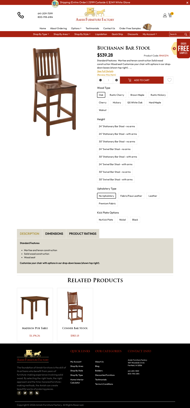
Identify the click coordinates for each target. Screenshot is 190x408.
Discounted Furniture (105, 375)
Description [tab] (29, 233)
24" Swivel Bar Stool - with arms (115, 164)
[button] (76, 28)
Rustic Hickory (158, 94)
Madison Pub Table (35, 328)
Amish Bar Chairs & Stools (110, 42)
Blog (97, 366)
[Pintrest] (31, 393)
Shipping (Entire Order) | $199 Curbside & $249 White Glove (95, 2)
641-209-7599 (45, 13)
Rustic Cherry (117, 94)
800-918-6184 (45, 16)
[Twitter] (25, 393)
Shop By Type (76, 375)
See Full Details (105, 71)
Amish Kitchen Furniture (82, 42)
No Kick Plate (106, 219)
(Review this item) (106, 74)
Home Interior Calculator (77, 381)
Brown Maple (137, 94)
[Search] (185, 34)
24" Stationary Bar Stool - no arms (117, 126)
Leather (153, 195)
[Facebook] (19, 393)
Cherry (102, 102)
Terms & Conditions (104, 384)
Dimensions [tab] (54, 233)
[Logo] (95, 15)
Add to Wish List (169, 80)
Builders (99, 370)
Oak (101, 94)
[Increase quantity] (116, 80)
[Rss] (37, 393)
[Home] (47, 42)
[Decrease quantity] (100, 80)
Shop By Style (76, 370)
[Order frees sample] (180, 48)
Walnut (102, 110)
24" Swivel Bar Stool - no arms (114, 149)
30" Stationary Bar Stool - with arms (118, 156)
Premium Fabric (107, 203)
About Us (99, 361)
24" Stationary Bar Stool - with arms (118, 133)
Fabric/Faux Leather (131, 195)
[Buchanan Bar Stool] (55, 92)
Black (135, 219)
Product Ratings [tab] (82, 233)
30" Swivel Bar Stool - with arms (116, 179)
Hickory (117, 102)
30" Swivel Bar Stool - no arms (115, 171)
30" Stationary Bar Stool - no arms (117, 141)
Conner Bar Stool (75, 328)
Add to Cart (141, 80)
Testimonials (101, 379)
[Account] (165, 15)
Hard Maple (155, 102)
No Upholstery (106, 195)
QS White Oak (134, 102)
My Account (75, 361)
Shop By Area (60, 42)
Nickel (122, 219)
